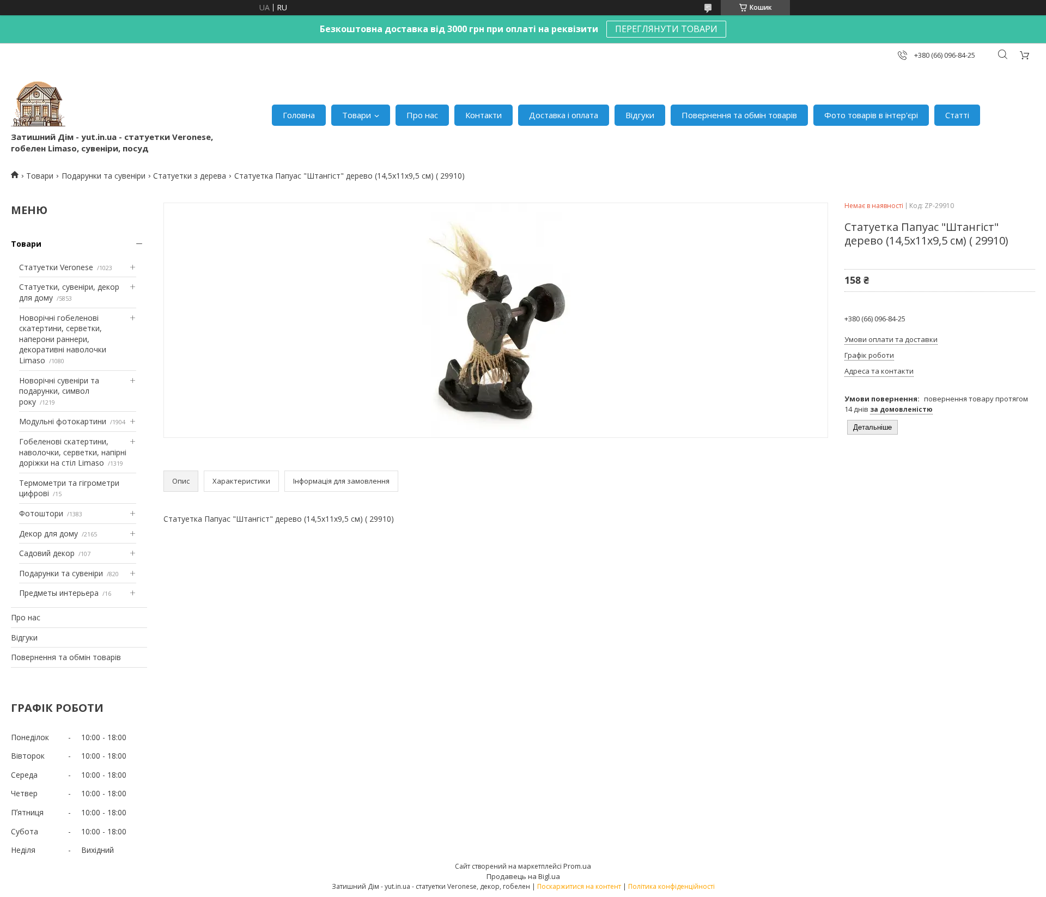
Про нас (422, 114)
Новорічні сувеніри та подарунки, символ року (59, 391)
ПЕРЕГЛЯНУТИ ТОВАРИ (666, 29)
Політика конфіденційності (671, 886)
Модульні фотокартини (62, 421)
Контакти (483, 114)
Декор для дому (48, 533)
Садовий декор (47, 553)
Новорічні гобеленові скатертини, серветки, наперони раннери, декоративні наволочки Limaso (62, 339)
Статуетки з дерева (189, 175)
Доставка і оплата (563, 114)
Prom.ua (577, 866)
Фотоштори (41, 513)
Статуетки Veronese (56, 267)
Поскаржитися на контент (579, 886)
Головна (299, 114)
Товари (356, 114)
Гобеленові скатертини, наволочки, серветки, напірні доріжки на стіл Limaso (72, 452)
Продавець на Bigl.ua (523, 876)
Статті (957, 114)
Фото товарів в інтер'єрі (871, 114)
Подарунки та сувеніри (103, 175)
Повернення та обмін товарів (739, 114)
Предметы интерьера (59, 593)
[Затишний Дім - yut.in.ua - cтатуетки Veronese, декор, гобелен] (38, 104)
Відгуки (639, 114)
